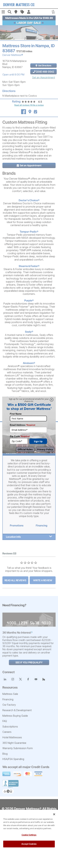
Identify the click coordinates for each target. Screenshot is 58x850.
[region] (29, 830)
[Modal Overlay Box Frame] (29, 425)
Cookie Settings (29, 835)
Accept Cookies (29, 844)
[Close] (54, 814)
